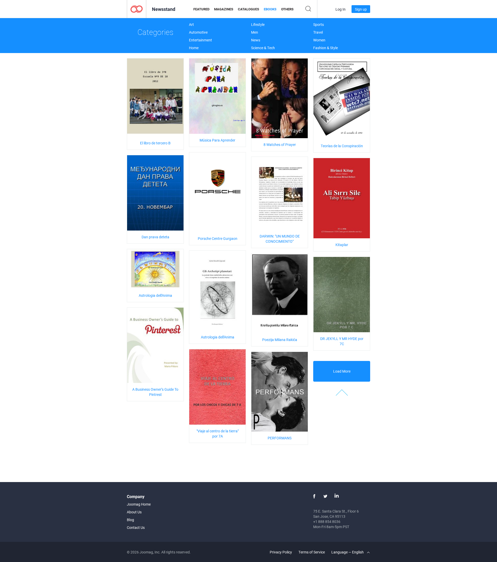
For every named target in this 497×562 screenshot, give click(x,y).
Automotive (198, 32)
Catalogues (248, 9)
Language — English (347, 552)
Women (319, 40)
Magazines (223, 9)
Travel (318, 32)
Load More (341, 371)
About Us (134, 511)
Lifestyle (258, 24)
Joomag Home (139, 504)
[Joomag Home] (136, 8)
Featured (201, 9)
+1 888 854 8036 (326, 521)
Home (194, 47)
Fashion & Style (325, 47)
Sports (318, 24)
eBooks (270, 9)
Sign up (361, 9)
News (255, 40)
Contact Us (136, 527)
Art (191, 24)
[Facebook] (314, 496)
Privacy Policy (281, 552)
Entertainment (200, 40)
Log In (340, 9)
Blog (130, 519)
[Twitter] (325, 496)
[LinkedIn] (336, 496)
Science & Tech (263, 47)
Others (287, 9)
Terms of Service (311, 552)
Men (254, 32)
